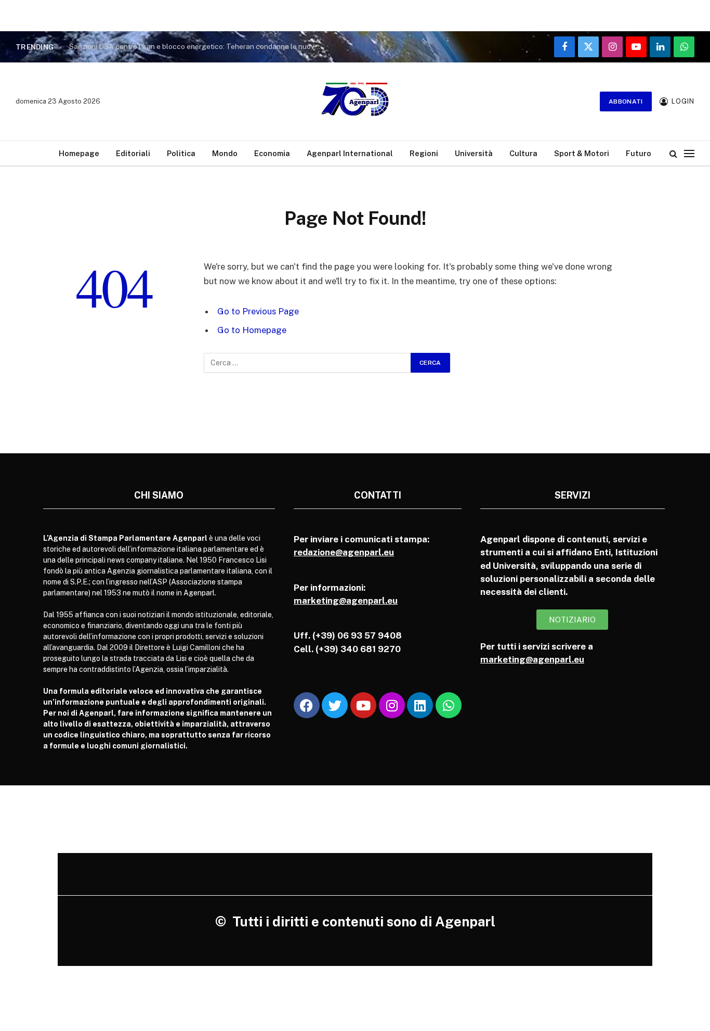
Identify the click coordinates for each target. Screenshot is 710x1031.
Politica (181, 153)
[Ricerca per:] (308, 363)
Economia (272, 153)
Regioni (424, 153)
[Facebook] (307, 705)
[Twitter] (335, 705)
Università (474, 153)
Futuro (638, 153)
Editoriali (133, 153)
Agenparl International (350, 153)
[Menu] (689, 153)
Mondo (225, 153)
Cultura (523, 153)
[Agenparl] (355, 101)
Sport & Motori (581, 153)
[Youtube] (363, 705)
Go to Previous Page (258, 311)
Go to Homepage (251, 330)
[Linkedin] (420, 705)
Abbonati (626, 101)
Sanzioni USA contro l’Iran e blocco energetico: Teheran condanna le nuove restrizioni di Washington (199, 46)
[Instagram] (392, 705)
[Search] (673, 153)
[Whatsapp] (449, 705)
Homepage (79, 153)
